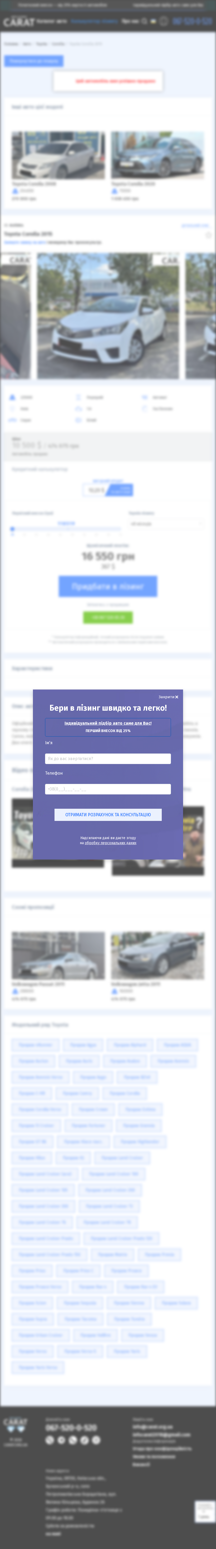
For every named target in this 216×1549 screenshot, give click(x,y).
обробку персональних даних (110, 843)
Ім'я (49, 743)
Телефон (54, 773)
